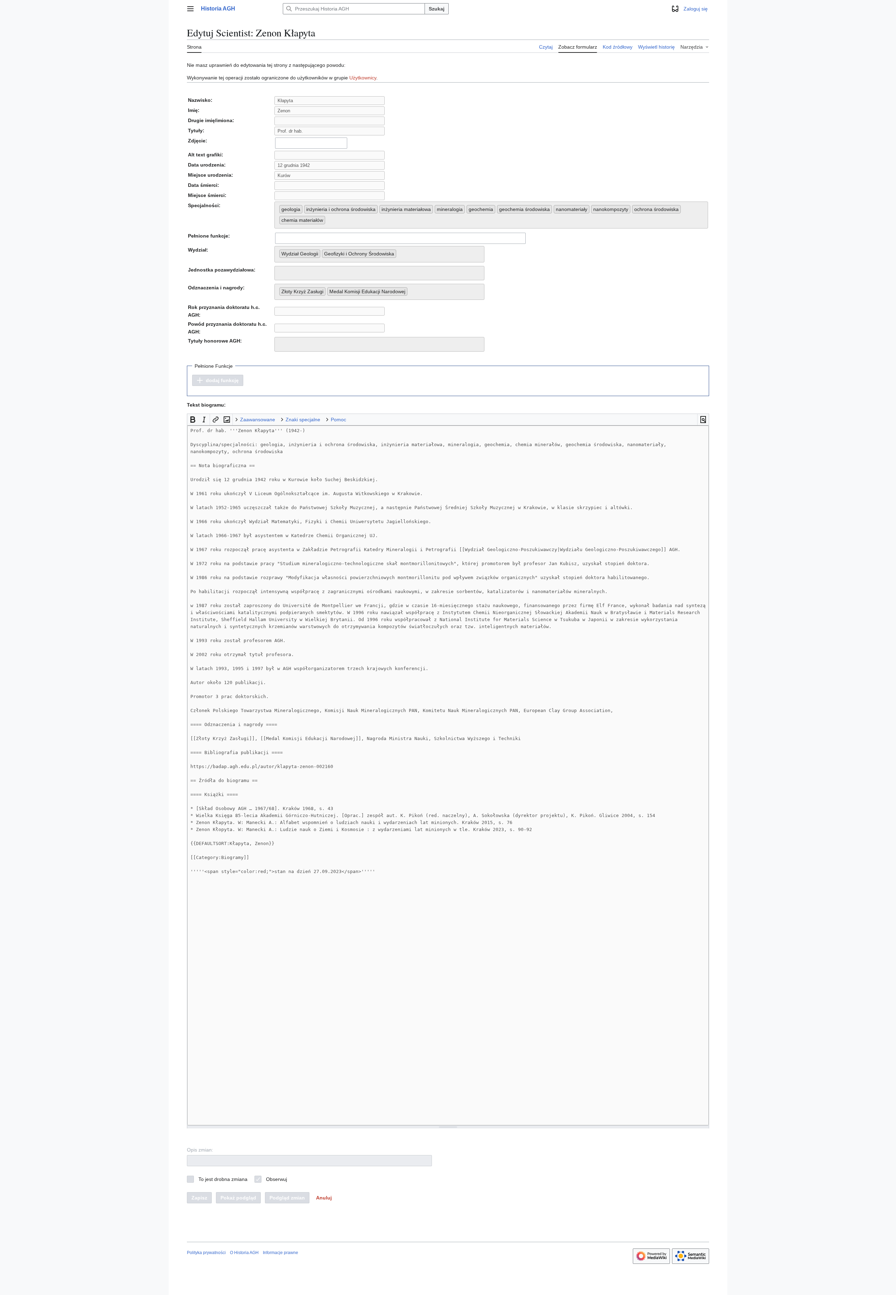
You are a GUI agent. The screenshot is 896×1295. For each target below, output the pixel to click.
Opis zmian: (200, 1150)
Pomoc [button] (338, 419)
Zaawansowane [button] (257, 419)
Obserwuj (276, 1179)
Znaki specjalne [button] (303, 419)
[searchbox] (329, 218)
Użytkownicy (362, 77)
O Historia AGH (244, 1252)
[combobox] (311, 143)
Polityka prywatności (206, 1252)
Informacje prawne (280, 1252)
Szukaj (436, 9)
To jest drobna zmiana (222, 1179)
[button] (190, 8)
